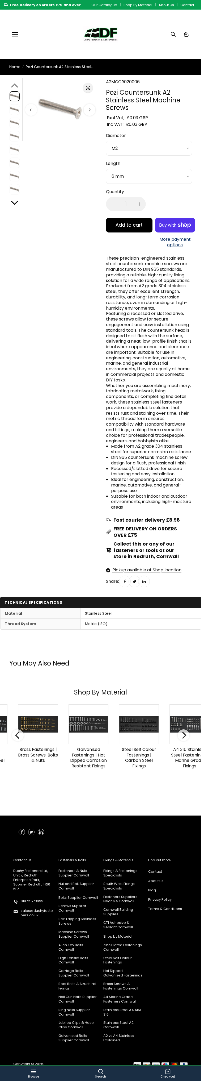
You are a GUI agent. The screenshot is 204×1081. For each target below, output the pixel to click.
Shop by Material (117, 936)
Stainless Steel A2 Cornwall (118, 1025)
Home (14, 66)
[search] (173, 34)
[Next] (89, 109)
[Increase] (139, 204)
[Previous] (31, 109)
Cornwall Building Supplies (118, 912)
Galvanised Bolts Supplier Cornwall (73, 1038)
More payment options (175, 242)
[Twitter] (134, 581)
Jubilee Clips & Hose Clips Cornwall (76, 1025)
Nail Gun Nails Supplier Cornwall (77, 999)
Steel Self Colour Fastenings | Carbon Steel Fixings (135, 757)
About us (155, 881)
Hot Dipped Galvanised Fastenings (122, 973)
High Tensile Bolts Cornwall (73, 960)
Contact (187, 4)
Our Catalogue (104, 4)
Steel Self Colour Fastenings (117, 960)
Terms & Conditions (165, 909)
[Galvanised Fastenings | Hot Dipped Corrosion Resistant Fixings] (85, 724)
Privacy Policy (160, 899)
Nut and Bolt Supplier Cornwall (76, 886)
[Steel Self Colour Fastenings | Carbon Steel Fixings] (135, 724)
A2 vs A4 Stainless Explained (118, 1038)
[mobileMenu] (15, 34)
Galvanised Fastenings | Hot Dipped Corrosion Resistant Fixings (85, 757)
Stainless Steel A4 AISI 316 (122, 1012)
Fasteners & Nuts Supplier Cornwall (73, 873)
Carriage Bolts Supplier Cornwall (73, 973)
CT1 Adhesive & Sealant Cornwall (118, 925)
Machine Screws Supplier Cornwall (73, 934)
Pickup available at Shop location (146, 570)
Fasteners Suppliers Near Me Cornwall (120, 899)
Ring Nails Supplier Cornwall (74, 1012)
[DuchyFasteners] (100, 34)
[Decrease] (112, 204)
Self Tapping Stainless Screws (77, 921)
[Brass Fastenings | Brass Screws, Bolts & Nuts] (34, 724)
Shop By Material (138, 4)
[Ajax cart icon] (186, 34)
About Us (166, 4)
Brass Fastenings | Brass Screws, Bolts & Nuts (34, 755)
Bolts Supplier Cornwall (78, 898)
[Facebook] (125, 581)
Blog (152, 890)
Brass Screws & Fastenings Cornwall (120, 986)
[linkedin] (41, 832)
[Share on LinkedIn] (144, 581)
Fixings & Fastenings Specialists (120, 873)
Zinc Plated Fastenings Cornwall (122, 947)
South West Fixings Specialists (119, 886)
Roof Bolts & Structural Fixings (77, 986)
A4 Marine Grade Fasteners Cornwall (120, 999)
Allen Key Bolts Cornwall (70, 947)
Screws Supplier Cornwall (72, 908)
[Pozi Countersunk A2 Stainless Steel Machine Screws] (88, 88)
